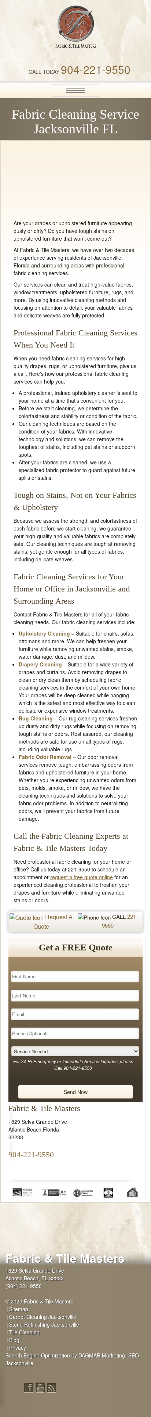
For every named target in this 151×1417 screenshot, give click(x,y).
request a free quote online (81, 877)
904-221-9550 (95, 69)
